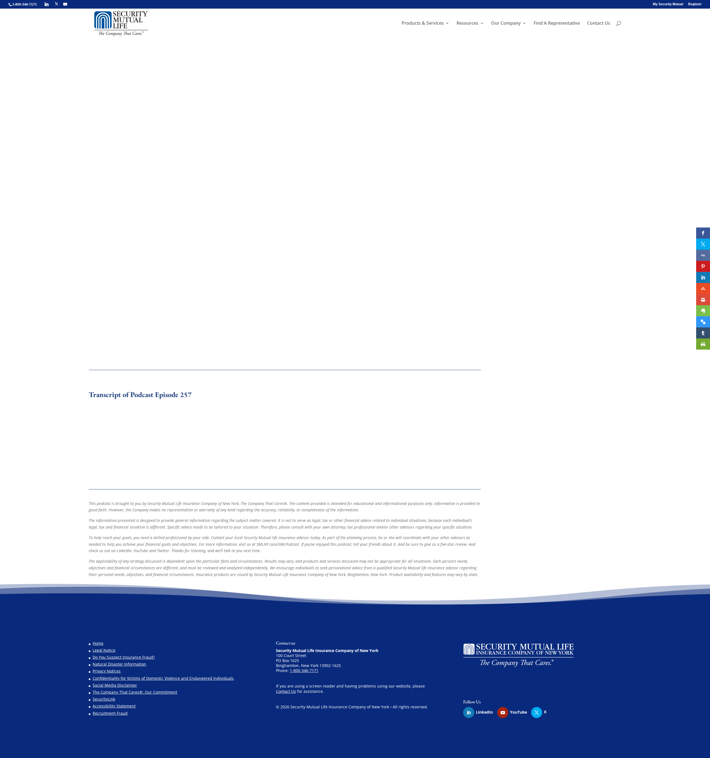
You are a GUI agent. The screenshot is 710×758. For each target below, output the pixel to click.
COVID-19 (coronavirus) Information (543, 284)
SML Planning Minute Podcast (325, 135)
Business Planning (527, 340)
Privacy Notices (107, 671)
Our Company (506, 23)
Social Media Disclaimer (115, 685)
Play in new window (123, 287)
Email (184, 298)
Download (155, 287)
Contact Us (598, 23)
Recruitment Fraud (110, 713)
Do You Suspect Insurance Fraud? (124, 657)
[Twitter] (539, 712)
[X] (56, 4)
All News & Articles (527, 291)
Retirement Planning (529, 319)
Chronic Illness (523, 347)
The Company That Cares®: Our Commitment (135, 692)
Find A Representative (557, 23)
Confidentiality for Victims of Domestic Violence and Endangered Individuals (163, 678)
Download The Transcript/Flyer (139, 422)
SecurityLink (104, 699)
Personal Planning (393, 135)
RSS (232, 298)
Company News (442, 135)
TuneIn (200, 298)
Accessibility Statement (114, 706)
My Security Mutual (668, 4)
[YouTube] (65, 4)
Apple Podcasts (124, 298)
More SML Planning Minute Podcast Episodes (157, 344)
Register (695, 4)
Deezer (218, 298)
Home (98, 643)
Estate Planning (524, 305)
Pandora (167, 298)
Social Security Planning (532, 326)
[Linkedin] (47, 4)
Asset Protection (525, 333)
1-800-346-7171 (304, 670)
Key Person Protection (530, 361)
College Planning (525, 354)
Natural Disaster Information (119, 664)
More (245, 298)
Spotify (148, 298)
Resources (467, 23)
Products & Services (423, 23)
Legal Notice (104, 650)
